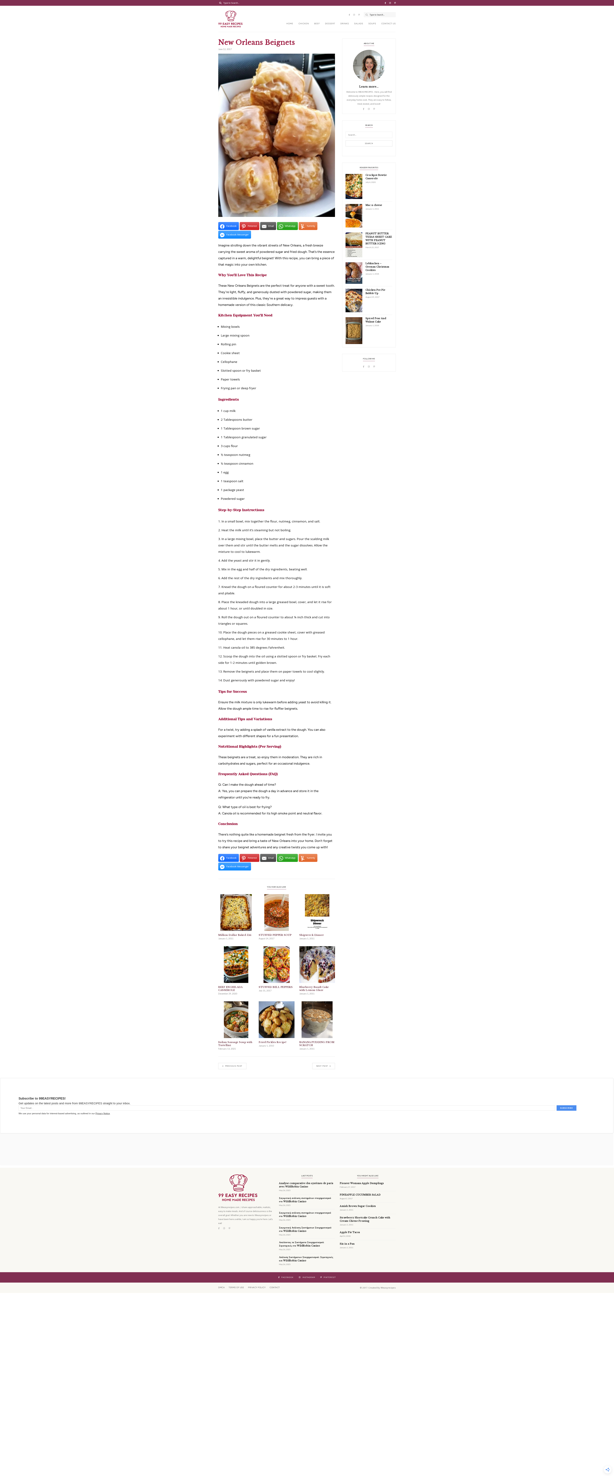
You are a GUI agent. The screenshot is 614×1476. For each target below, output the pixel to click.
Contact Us (388, 23)
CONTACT (275, 1287)
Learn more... (369, 86)
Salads (358, 23)
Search (369, 143)
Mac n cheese (374, 205)
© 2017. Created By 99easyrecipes (378, 1287)
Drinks (344, 23)
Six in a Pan (347, 1243)
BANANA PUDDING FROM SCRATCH (317, 1044)
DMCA (221, 1287)
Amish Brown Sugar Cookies (358, 1206)
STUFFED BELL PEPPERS (276, 987)
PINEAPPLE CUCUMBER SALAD (360, 1194)
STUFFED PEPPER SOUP (275, 934)
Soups (372, 23)
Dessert (330, 23)
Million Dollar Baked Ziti (234, 934)
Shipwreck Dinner (311, 934)
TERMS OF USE (236, 1287)
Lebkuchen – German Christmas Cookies (377, 267)
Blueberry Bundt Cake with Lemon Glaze (314, 988)
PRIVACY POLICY (257, 1287)
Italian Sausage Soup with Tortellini (235, 1044)
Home (289, 23)
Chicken (304, 23)
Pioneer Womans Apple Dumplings (362, 1183)
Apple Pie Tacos (350, 1232)
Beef (317, 23)
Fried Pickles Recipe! (273, 1042)
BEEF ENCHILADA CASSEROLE (230, 988)
